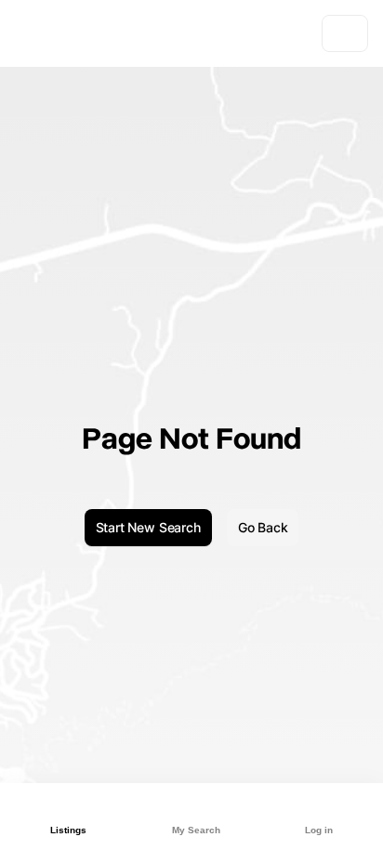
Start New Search (148, 527)
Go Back (263, 527)
